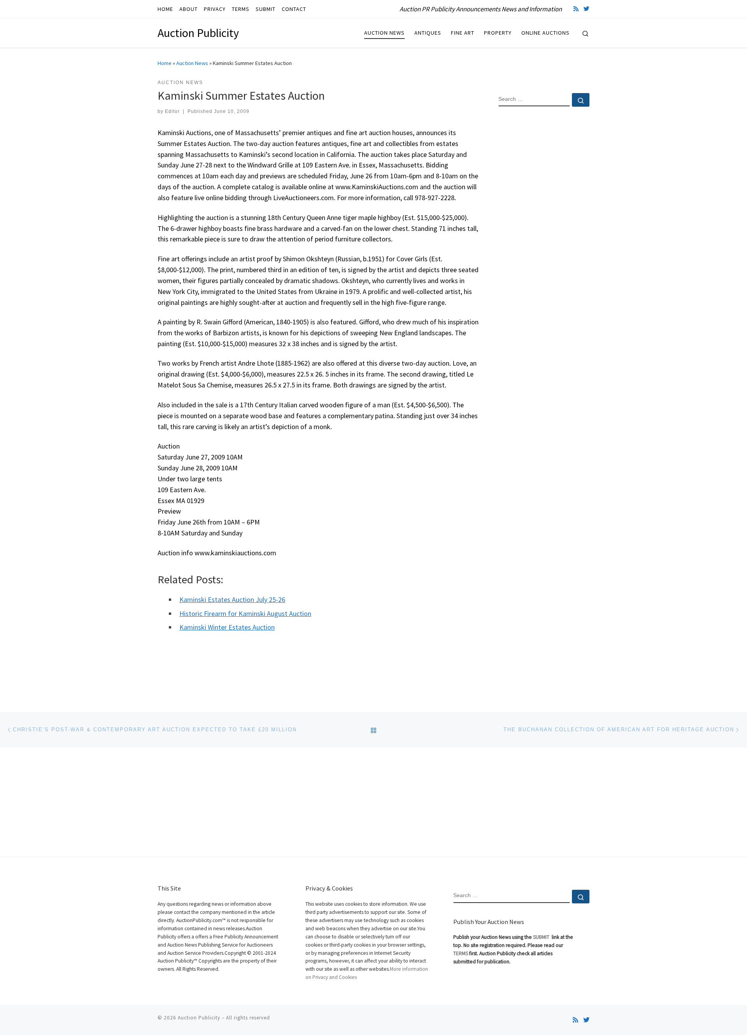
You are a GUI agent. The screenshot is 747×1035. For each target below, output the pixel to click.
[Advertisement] (543, 239)
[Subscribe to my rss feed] (576, 8)
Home (165, 63)
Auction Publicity (199, 1017)
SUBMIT (542, 937)
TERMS (460, 953)
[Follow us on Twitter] (586, 8)
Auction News (192, 63)
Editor (172, 111)
